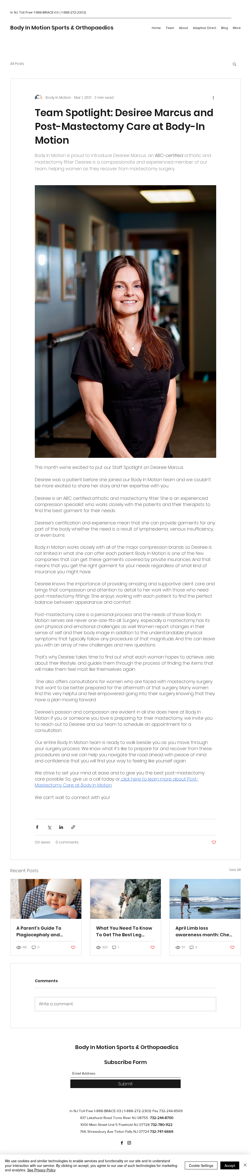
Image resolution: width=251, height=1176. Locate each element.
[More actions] (213, 97)
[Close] (245, 1165)
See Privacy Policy (41, 1169)
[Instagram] (129, 1142)
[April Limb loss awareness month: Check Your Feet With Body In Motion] (205, 899)
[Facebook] (121, 1142)
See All (235, 869)
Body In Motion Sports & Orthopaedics (61, 27)
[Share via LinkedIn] (61, 827)
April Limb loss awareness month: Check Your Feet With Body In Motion (205, 931)
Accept (230, 1165)
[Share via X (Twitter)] (49, 827)
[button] (234, 64)
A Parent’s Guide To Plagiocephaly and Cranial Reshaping (38, 931)
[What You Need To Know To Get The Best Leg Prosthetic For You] (125, 899)
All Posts (17, 63)
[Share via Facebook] (37, 827)
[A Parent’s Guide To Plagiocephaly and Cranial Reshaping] (46, 899)
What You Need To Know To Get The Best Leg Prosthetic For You (124, 931)
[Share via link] (73, 827)
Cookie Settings (201, 1165)
